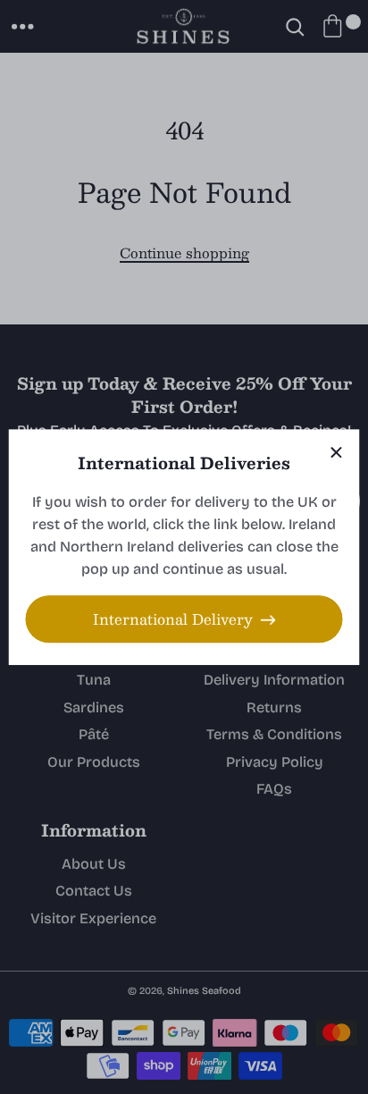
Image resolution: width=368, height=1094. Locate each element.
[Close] (336, 452)
